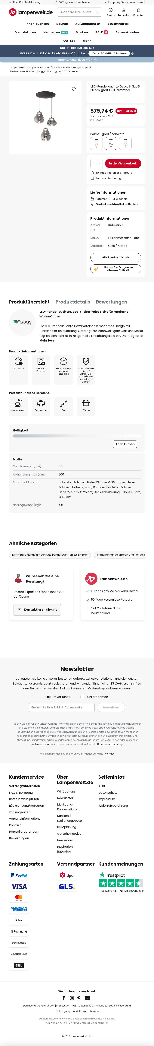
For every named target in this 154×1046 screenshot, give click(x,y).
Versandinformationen (25, 818)
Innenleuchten (42, 67)
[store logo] (31, 12)
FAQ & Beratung (21, 792)
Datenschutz (107, 792)
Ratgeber (64, 851)
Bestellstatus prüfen (24, 799)
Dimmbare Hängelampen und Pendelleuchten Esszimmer (50, 555)
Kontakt (15, 825)
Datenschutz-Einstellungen (38, 1005)
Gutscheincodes (69, 833)
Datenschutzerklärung (110, 744)
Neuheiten (55, 32)
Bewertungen (111, 302)
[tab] (29, 302)
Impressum (106, 799)
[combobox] (79, 12)
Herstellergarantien (23, 831)
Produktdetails (73, 302)
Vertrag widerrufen (24, 786)
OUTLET (69, 41)
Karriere (63, 816)
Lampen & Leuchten (20, 67)
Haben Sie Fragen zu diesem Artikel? (118, 268)
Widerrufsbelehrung (113, 805)
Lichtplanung (66, 827)
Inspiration (65, 846)
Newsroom (65, 840)
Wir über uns (66, 791)
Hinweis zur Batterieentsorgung (113, 1005)
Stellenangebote (69, 821)
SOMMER (109, 53)
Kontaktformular (40, 744)
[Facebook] (66, 998)
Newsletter (65, 798)
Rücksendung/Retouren (26, 805)
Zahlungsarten (19, 812)
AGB (101, 786)
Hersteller (109, 753)
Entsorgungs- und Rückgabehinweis (78, 1011)
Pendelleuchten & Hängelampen (70, 67)
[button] (74, 89)
